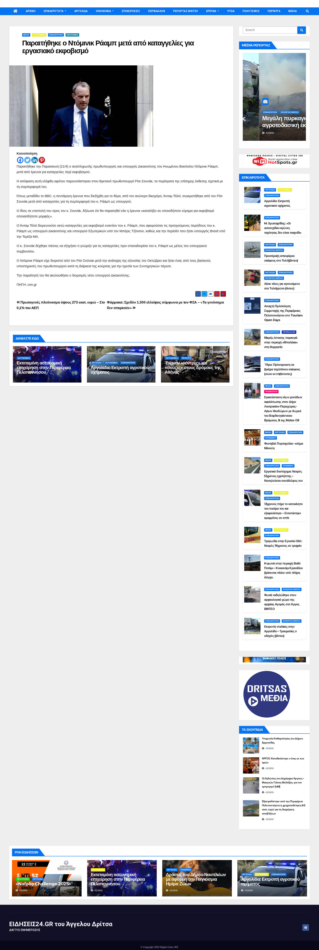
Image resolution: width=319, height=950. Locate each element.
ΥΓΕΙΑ (231, 11)
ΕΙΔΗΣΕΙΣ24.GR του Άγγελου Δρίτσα (60, 924)
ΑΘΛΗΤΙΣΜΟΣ (23, 879)
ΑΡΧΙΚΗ (31, 11)
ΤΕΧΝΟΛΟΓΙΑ (271, 391)
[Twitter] (27, 160)
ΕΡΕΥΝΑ (211, 11)
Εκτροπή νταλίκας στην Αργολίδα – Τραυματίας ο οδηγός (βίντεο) (280, 631)
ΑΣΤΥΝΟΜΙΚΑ (39, 35)
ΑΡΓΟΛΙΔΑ (81, 11)
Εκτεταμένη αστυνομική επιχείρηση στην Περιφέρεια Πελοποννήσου (44, 367)
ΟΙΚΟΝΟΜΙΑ (104, 11)
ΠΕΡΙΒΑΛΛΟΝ (156, 11)
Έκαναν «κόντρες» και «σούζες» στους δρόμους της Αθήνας (193, 367)
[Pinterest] (42, 160)
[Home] (15, 11)
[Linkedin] (34, 160)
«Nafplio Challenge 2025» (43, 883)
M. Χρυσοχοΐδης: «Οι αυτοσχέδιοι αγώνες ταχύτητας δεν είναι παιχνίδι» (282, 228)
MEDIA (292, 11)
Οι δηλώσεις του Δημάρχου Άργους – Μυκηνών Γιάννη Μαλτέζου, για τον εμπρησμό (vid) (283, 782)
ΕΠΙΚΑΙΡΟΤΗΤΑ (54, 11)
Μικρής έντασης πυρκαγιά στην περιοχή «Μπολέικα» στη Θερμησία (281, 342)
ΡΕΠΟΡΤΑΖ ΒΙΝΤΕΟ (185, 11)
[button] (307, 11)
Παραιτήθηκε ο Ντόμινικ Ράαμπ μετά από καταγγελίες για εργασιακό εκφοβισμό (108, 47)
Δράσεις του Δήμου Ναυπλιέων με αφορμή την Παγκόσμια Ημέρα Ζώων (196, 879)
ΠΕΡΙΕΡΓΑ (274, 11)
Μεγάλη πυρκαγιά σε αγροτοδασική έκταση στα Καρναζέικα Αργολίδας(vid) (274, 128)
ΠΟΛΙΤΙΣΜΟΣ (251, 11)
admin (253, 133)
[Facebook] (20, 160)
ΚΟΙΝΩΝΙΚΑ (270, 438)
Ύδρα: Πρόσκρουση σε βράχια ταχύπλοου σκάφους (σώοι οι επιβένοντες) (282, 369)
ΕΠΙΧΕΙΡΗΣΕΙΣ (131, 11)
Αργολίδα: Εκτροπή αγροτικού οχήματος (120, 370)
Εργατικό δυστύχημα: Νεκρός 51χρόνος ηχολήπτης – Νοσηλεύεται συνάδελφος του (283, 476)
